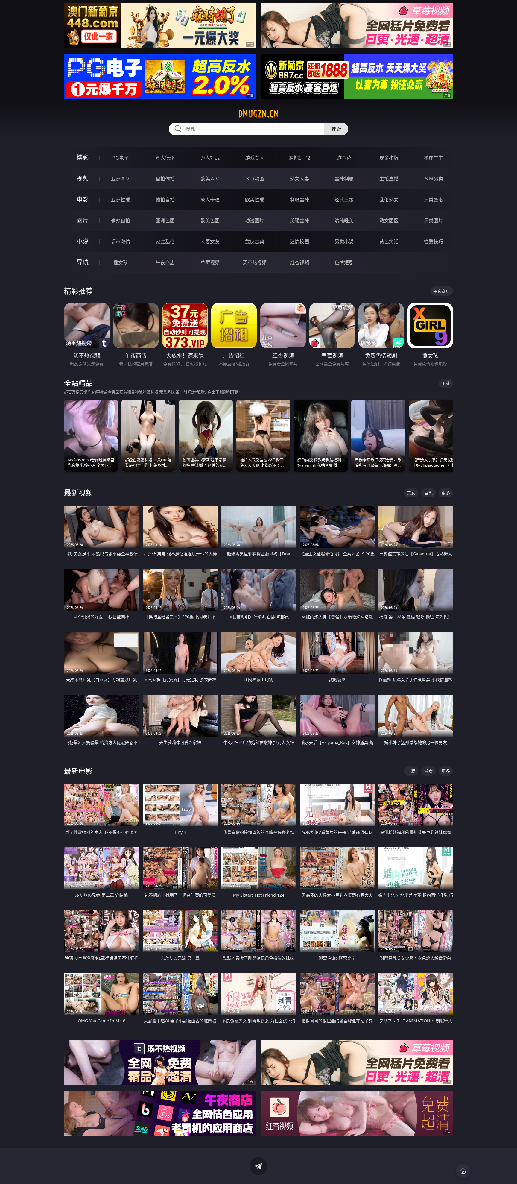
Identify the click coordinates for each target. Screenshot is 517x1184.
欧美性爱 (254, 199)
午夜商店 (165, 262)
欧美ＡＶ (210, 178)
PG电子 (120, 157)
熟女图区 (389, 220)
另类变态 (433, 199)
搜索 (336, 129)
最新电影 (78, 771)
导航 (83, 262)
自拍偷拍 (165, 178)
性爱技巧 (433, 241)
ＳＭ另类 (433, 178)
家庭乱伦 (165, 241)
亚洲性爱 (120, 199)
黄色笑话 (389, 241)
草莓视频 (210, 262)
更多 (446, 493)
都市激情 (120, 241)
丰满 (411, 771)
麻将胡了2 (299, 157)
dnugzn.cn (258, 114)
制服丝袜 (299, 199)
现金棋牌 (389, 157)
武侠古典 (254, 241)
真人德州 (165, 157)
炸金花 (344, 157)
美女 (411, 493)
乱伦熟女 (389, 199)
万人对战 (210, 157)
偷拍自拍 (165, 199)
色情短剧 (344, 262)
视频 (83, 178)
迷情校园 (299, 241)
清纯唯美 (344, 220)
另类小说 (344, 241)
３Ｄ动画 (254, 178)
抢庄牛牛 (433, 157)
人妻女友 (210, 241)
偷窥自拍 (120, 220)
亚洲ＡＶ (120, 178)
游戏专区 (254, 157)
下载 (446, 383)
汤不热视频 (255, 262)
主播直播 (389, 178)
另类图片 (433, 220)
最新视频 (78, 492)
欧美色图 (210, 220)
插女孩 (120, 262)
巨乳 (428, 493)
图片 (83, 220)
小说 (83, 241)
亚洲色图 (165, 220)
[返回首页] (463, 1171)
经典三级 (344, 199)
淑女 (428, 771)
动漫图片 (254, 220)
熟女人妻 (299, 178)
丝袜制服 (344, 178)
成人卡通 (210, 199)
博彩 (83, 158)
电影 (83, 199)
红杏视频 (299, 262)
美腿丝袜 (299, 220)
